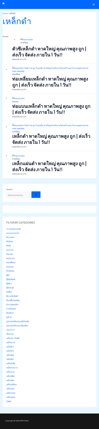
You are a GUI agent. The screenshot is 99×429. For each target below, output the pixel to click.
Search (9, 189)
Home (5, 13)
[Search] (35, 194)
